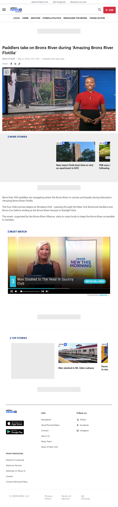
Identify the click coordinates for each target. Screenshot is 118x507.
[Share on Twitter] (15, 64)
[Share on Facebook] (11, 64)
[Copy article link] (19, 64)
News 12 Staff (8, 59)
